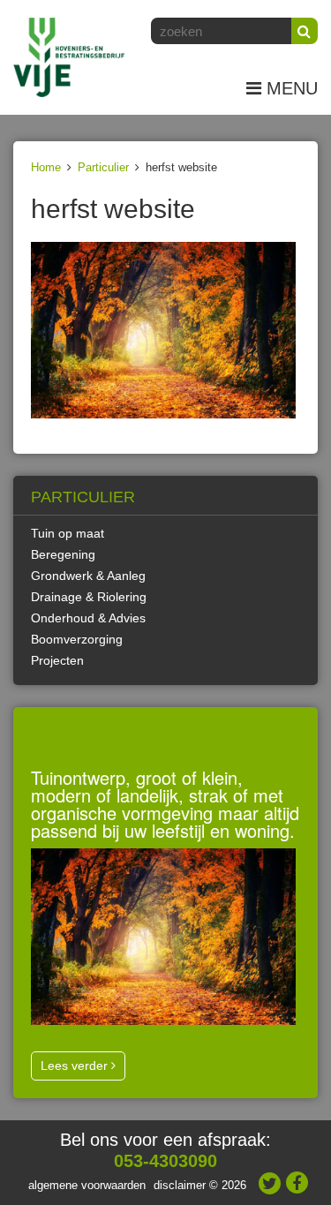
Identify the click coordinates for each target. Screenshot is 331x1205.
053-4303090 (165, 1161)
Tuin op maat (67, 533)
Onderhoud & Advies (88, 618)
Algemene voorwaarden (87, 1185)
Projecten (57, 660)
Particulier (103, 167)
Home (46, 167)
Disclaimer (180, 1185)
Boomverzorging (77, 639)
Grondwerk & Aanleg (88, 576)
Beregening (63, 554)
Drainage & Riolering (89, 597)
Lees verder (76, 1065)
